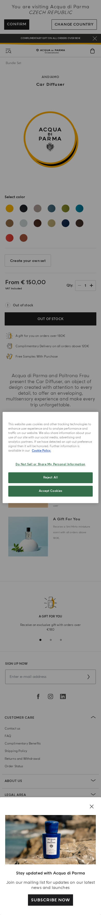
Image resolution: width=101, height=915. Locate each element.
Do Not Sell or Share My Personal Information (50, 465)
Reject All (50, 478)
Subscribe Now (50, 900)
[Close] (92, 806)
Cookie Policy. (41, 451)
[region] (51, 457)
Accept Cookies (50, 491)
